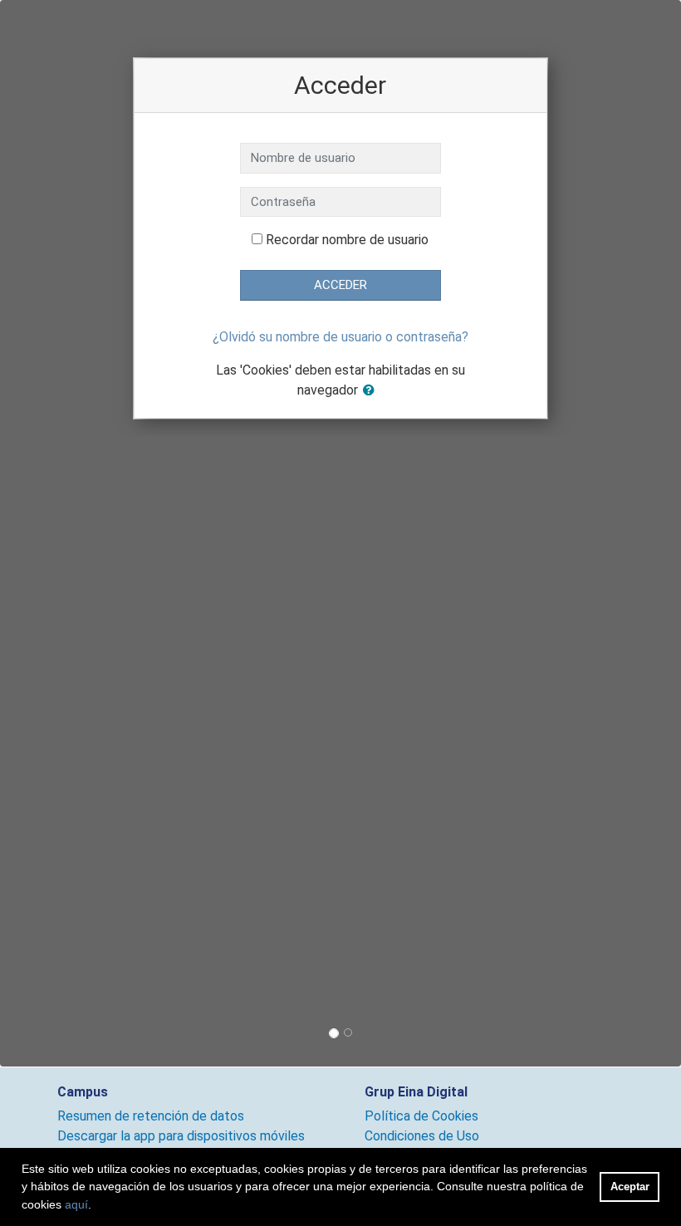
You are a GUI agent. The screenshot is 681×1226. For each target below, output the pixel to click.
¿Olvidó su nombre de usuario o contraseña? (340, 337)
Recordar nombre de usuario (347, 240)
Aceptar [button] (629, 1186)
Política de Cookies (421, 1116)
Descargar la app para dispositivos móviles (181, 1136)
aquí (76, 1204)
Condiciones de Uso (422, 1136)
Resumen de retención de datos (150, 1116)
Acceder (340, 284)
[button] (372, 390)
